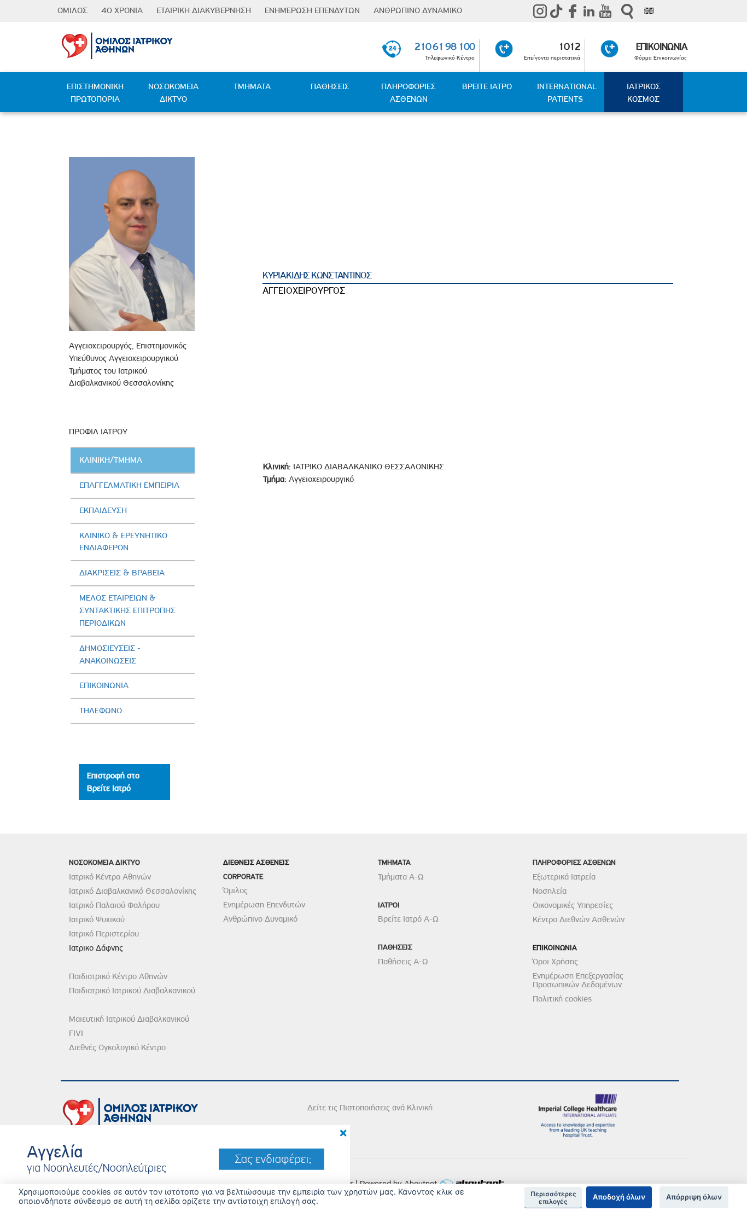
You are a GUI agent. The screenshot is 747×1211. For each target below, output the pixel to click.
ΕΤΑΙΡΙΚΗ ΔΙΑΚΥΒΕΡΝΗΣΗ (203, 10)
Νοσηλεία (550, 891)
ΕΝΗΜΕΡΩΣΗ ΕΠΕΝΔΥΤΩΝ (312, 10)
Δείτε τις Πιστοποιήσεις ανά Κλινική (370, 1108)
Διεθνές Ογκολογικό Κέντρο (117, 1047)
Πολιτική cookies (562, 999)
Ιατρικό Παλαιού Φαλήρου (114, 905)
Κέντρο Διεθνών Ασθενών (579, 919)
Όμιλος (235, 890)
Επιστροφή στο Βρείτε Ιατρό (113, 782)
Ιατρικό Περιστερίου (104, 934)
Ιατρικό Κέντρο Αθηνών (110, 877)
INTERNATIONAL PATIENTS (567, 92)
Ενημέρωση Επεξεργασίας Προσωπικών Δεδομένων (578, 980)
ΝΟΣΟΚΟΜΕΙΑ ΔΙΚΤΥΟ (173, 92)
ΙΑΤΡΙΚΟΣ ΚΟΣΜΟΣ (644, 92)
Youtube (605, 11)
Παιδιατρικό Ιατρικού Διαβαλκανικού (132, 990)
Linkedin (589, 11)
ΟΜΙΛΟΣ (72, 10)
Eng (649, 11)
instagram (540, 11)
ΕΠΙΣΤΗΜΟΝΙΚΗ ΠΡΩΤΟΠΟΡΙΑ (95, 92)
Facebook (572, 11)
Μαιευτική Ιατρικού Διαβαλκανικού (129, 1019)
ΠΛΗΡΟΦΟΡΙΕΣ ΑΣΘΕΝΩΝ (408, 92)
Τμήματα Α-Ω (401, 877)
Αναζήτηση (627, 11)
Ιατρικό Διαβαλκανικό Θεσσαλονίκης (132, 891)
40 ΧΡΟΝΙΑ (122, 10)
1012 (569, 46)
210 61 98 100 (445, 46)
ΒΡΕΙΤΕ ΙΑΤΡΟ (487, 86)
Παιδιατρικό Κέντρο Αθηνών (118, 976)
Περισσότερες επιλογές (553, 1198)
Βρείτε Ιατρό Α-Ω (408, 919)
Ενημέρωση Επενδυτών (264, 905)
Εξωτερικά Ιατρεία (564, 877)
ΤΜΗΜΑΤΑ (252, 86)
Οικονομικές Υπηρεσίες (573, 905)
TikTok (556, 11)
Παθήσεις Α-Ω (403, 962)
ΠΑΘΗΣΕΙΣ (330, 86)
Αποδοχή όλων (619, 1196)
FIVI (76, 1033)
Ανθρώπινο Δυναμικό (260, 919)
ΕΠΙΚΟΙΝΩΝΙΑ (661, 46)
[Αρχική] (161, 43)
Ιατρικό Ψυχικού (97, 919)
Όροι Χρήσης (555, 962)
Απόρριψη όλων (694, 1196)
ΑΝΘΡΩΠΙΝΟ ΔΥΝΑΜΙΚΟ (418, 10)
